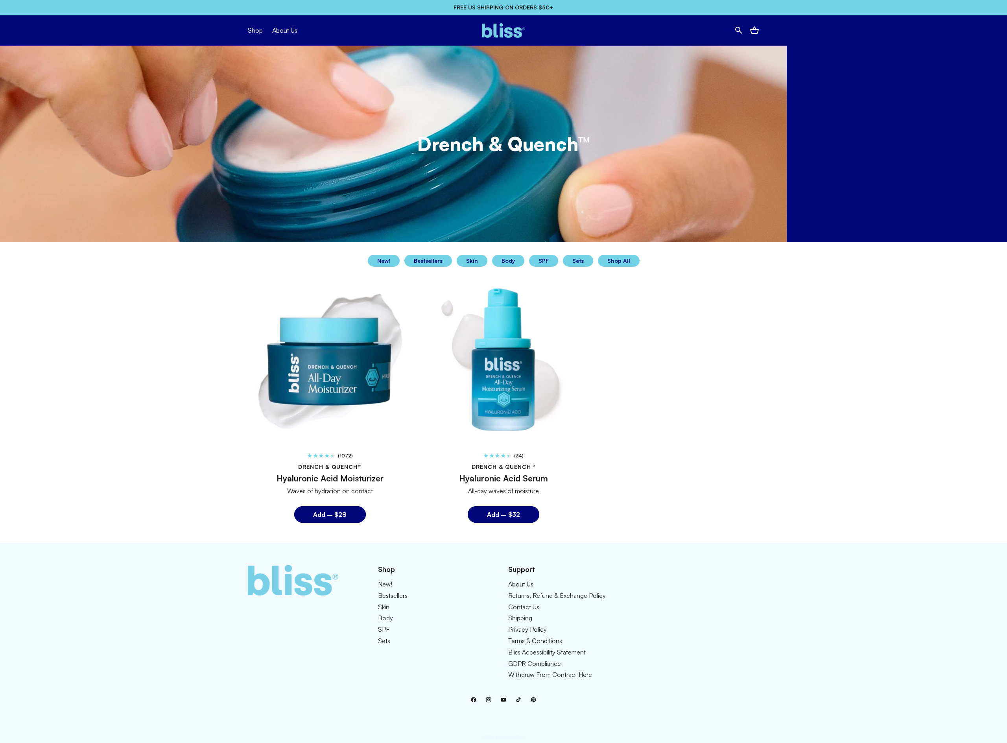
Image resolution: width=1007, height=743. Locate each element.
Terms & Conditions (535, 640)
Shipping (520, 618)
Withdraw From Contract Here (550, 674)
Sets (578, 260)
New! (383, 260)
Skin (472, 260)
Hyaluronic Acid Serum (503, 478)
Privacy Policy (527, 629)
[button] (738, 30)
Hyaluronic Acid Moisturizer (330, 478)
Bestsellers (428, 260)
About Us (520, 584)
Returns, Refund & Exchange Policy (557, 595)
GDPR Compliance (534, 663)
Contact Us (523, 606)
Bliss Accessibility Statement (547, 652)
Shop (255, 30)
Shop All (618, 260)
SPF (544, 260)
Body (508, 260)
